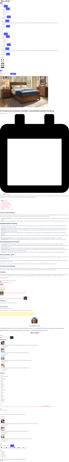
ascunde (5, 200)
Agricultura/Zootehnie (4, 376)
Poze (2, 393)
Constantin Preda (3, 287)
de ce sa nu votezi (25, 406)
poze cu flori (45, 406)
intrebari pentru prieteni (32, 406)
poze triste (51, 406)
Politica (2, 392)
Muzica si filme (3, 389)
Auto (1, 377)
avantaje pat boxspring (3, 280)
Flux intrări (2, 454)
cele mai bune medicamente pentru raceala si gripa (5, 406)
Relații (2, 395)
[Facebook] (31, 333)
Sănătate (2, 396)
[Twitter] (32, 333)
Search (1, 335)
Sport (2, 397)
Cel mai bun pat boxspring (11, 280)
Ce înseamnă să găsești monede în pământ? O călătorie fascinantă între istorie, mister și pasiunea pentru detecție (19, 345)
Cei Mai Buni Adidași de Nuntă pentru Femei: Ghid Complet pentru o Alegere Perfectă (15, 352)
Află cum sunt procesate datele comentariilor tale (25, 310)
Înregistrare (3, 451)
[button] (11, 74)
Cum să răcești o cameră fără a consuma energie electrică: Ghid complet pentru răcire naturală (16, 360)
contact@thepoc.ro (3, 416)
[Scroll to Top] (1, 461)
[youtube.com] (2, 67)
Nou (0, 109)
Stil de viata (3, 399)
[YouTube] (37, 333)
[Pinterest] (38, 333)
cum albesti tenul (17, 406)
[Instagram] (34, 333)
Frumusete (2, 387)
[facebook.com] (2, 60)
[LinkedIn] (35, 333)
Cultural (2, 381)
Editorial (2, 384)
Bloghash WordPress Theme (21, 459)
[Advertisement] (17, 314)
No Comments (7, 194)
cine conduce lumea (13, 406)
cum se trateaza (21, 406)
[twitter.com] (2, 62)
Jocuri (2, 388)
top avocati (53, 406)
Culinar (2, 380)
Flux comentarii (3, 455)
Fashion (2, 385)
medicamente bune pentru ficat (38, 406)
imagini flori (29, 406)
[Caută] (11, 337)
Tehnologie (3, 400)
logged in (5, 308)
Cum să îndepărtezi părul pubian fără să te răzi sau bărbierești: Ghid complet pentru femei (15, 367)
